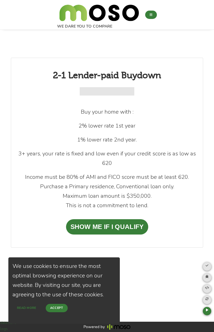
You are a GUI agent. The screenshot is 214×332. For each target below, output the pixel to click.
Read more (26, 308)
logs (4, 328)
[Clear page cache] (207, 300)
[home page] (99, 11)
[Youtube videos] (207, 311)
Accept (56, 308)
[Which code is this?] (207, 289)
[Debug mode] (207, 278)
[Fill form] (207, 266)
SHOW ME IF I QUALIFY (107, 226)
